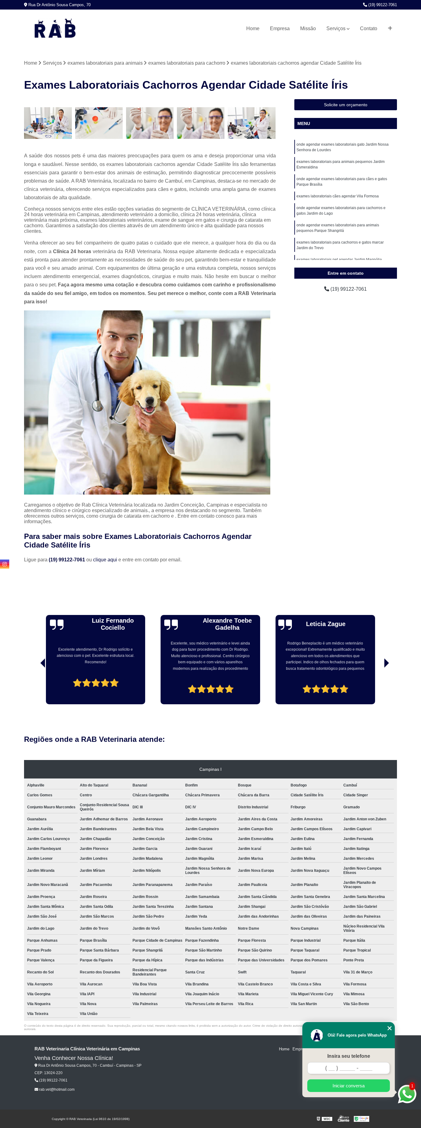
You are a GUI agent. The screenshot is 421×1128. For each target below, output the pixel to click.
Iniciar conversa (349, 1085)
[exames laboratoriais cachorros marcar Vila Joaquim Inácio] (99, 123)
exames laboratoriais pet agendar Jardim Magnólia (339, 259)
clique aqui (105, 559)
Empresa (280, 28)
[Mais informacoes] (390, 28)
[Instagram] (4, 564)
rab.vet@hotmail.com (56, 1089)
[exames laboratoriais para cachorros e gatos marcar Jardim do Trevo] (252, 123)
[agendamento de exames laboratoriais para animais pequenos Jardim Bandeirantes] (48, 123)
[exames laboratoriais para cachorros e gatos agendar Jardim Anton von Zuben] (150, 123)
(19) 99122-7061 (382, 4)
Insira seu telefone (348, 1056)
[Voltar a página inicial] (55, 28)
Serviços (335, 28)
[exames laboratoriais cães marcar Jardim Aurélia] (201, 123)
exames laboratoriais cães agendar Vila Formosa (337, 196)
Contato (368, 28)
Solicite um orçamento (345, 104)
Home (253, 28)
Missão (308, 28)
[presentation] (34, 686)
